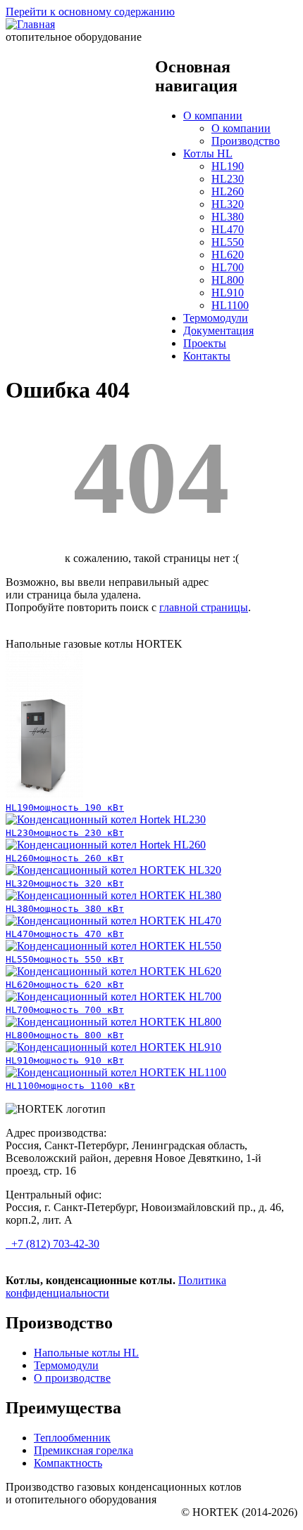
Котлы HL (208, 153)
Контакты (206, 356)
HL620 (227, 255)
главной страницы (203, 607)
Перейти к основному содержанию (90, 12)
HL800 (227, 280)
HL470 (227, 229)
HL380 (227, 217)
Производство (245, 141)
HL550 (227, 242)
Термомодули (215, 318)
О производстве (72, 1378)
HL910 (227, 293)
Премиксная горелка (83, 1450)
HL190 (227, 166)
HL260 (227, 191)
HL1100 (230, 305)
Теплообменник (72, 1438)
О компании (212, 116)
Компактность (68, 1463)
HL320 (227, 204)
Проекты (204, 343)
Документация (218, 330)
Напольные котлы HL (86, 1353)
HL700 (227, 267)
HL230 (227, 179)
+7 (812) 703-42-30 (53, 1244)
